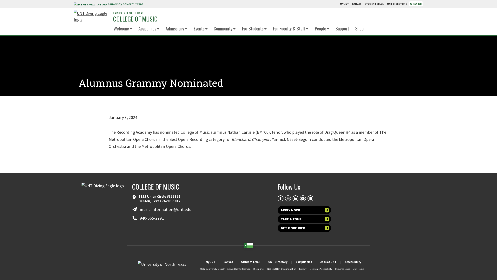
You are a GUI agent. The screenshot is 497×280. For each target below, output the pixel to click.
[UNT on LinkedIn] (295, 198)
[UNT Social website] (310, 198)
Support (342, 28)
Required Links (342, 268)
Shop (359, 28)
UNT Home (358, 268)
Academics (147, 28)
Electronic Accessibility (321, 268)
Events (199, 28)
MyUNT (210, 262)
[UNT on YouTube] (303, 198)
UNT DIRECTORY (397, 4)
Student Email (250, 262)
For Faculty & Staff (289, 28)
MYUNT (344, 4)
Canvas (228, 262)
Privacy (303, 268)
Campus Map (304, 262)
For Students (252, 28)
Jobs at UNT (328, 262)
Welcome (121, 28)
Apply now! (290, 210)
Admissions (175, 28)
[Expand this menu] (131, 29)
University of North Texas (125, 4)
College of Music (135, 19)
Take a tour (291, 219)
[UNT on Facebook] (280, 198)
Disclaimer (258, 268)
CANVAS (356, 4)
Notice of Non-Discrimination (281, 268)
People (320, 28)
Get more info (293, 228)
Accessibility (353, 262)
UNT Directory (278, 262)
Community (223, 28)
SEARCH (417, 3)
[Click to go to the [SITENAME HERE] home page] (91, 16)
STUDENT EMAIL (374, 4)
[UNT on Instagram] (288, 198)
